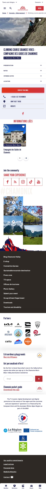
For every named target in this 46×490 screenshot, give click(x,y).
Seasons (38, 2)
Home (4, 13)
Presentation (8, 65)
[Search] (10, 8)
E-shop (6, 261)
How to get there (16, 101)
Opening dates (9, 76)
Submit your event (11, 293)
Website (13, 106)
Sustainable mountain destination (17, 271)
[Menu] (4, 8)
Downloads (8, 303)
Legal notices (9, 464)
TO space (7, 280)
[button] (21, 44)
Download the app (11, 390)
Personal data (9, 468)
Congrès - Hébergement (17, 13)
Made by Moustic (10, 472)
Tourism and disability (12, 307)
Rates (6, 71)
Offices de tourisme (11, 284)
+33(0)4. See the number (18, 97)
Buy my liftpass (10, 357)
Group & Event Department (14, 298)
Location (7, 81)
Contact (7, 477)
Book (39, 8)
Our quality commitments (13, 460)
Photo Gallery (9, 289)
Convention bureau (11, 266)
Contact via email (23, 90)
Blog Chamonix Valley (12, 257)
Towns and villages (8, 2)
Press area (8, 275)
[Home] (23, 8)
